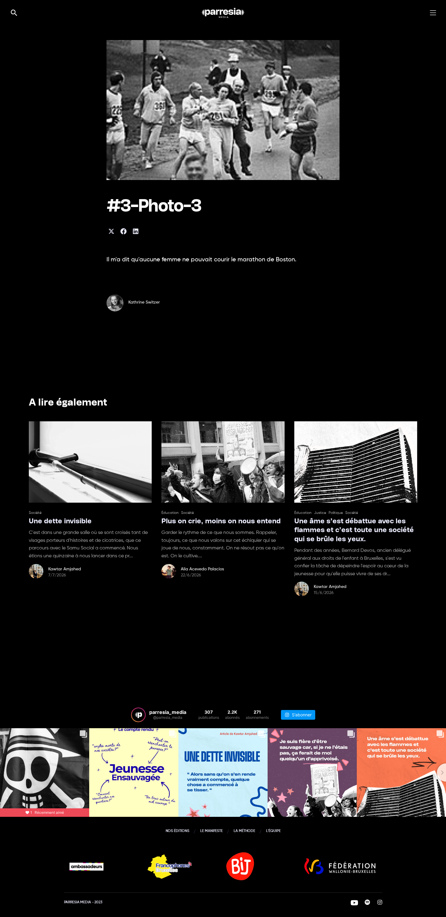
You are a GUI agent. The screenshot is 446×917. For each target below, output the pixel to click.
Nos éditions (178, 831)
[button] (435, 13)
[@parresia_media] (138, 715)
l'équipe (273, 831)
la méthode (244, 831)
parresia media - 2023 (83, 902)
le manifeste (211, 831)
